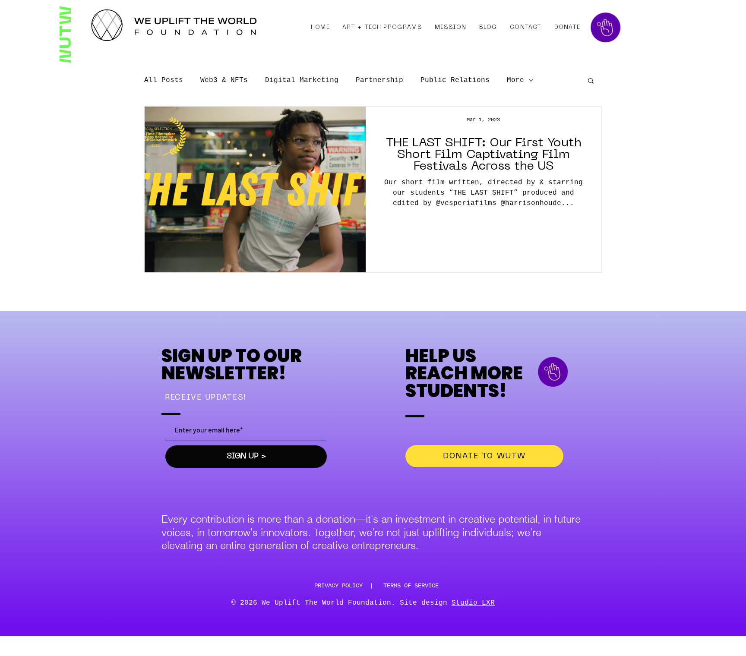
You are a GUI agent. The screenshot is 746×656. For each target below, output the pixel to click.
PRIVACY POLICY (338, 585)
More (515, 80)
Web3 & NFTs (224, 80)
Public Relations (455, 80)
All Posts (163, 80)
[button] (382, 28)
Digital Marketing (301, 80)
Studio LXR (473, 603)
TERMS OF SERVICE (411, 585)
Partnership (379, 80)
